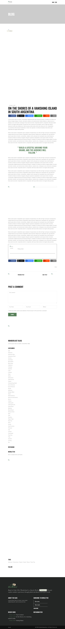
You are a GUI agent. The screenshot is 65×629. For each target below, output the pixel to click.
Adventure (10, 352)
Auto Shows (10, 360)
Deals (9, 374)
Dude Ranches (11, 379)
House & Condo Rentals (13, 397)
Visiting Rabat (19, 620)
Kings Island (10, 406)
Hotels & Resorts (11, 395)
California (10, 365)
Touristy (9, 431)
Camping (10, 367)
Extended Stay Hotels (12, 383)
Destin (9, 376)
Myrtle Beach (11, 410)
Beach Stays (10, 363)
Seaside (9, 424)
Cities (10, 31)
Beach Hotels (10, 361)
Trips (9, 437)
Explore (9, 381)
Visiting (9, 440)
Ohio (9, 415)
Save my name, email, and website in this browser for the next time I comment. (28, 310)
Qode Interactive (43, 627)
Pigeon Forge (10, 419)
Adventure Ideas (11, 354)
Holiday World (11, 392)
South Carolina (11, 426)
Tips (9, 429)
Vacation (10, 438)
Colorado (10, 372)
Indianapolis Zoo (11, 404)
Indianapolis (10, 403)
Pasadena (10, 417)
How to (9, 399)
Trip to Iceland (19, 614)
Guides (24, 562)
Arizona (9, 358)
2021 (9, 351)
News (9, 413)
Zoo (9, 442)
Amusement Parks (11, 356)
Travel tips (10, 435)
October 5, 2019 (12, 105)
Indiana (9, 401)
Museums (10, 408)
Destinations (10, 377)
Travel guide (10, 433)
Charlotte (10, 368)
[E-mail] (10, 256)
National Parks (11, 412)
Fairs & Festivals (11, 385)
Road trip (10, 420)
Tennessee (10, 428)
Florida (9, 388)
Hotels (9, 394)
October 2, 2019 (12, 615)
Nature (28, 562)
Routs (9, 422)
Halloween (10, 390)
